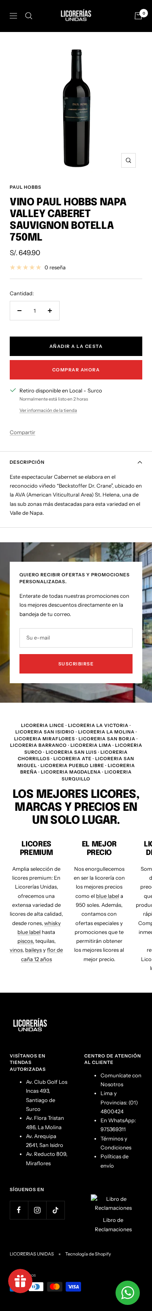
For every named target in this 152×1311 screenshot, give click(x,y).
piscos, (25, 941)
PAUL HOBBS (25, 187)
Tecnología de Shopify (88, 1254)
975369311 (113, 1129)
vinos (16, 949)
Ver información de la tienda (48, 410)
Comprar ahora (76, 370)
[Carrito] (138, 15)
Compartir (22, 432)
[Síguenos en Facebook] (19, 1210)
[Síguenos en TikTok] (55, 1210)
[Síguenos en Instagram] (37, 1210)
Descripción (27, 462)
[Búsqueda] (28, 15)
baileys (33, 949)
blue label (107, 896)
